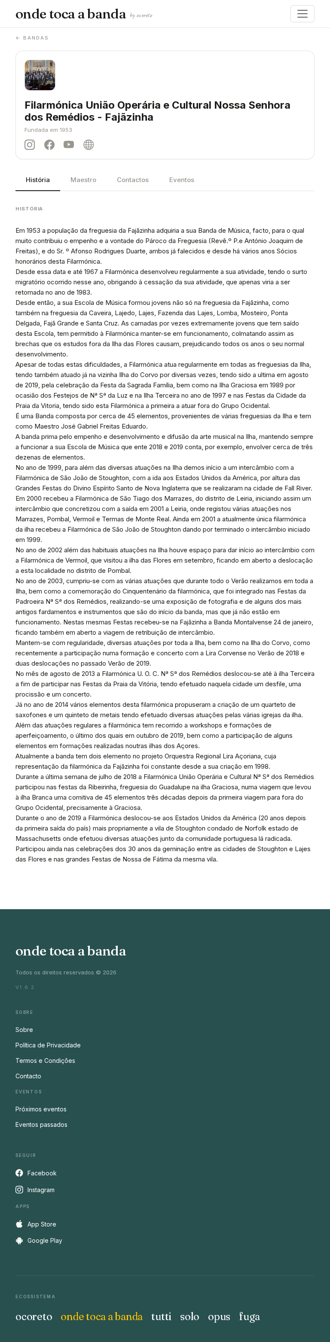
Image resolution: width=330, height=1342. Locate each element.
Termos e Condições (45, 1060)
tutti (161, 1316)
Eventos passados (41, 1124)
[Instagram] (31, 145)
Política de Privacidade (48, 1045)
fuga (249, 1316)
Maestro (83, 180)
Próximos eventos (41, 1109)
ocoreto (33, 1316)
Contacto (28, 1076)
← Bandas (32, 38)
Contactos (133, 180)
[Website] (90, 145)
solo (189, 1316)
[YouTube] (71, 145)
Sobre (24, 1029)
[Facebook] (51, 145)
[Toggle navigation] (302, 13)
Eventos (181, 180)
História (38, 180)
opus (219, 1316)
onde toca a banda (83, 14)
